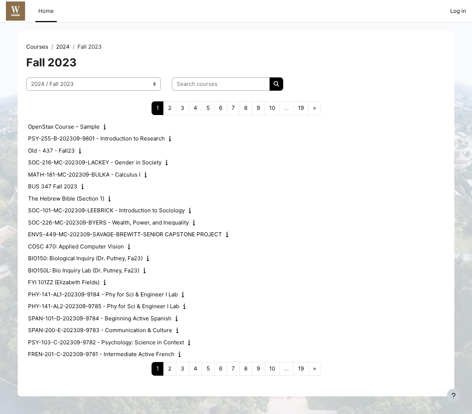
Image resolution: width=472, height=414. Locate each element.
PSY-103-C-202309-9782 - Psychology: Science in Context (106, 342)
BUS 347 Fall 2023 (52, 186)
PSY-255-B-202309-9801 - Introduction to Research (96, 138)
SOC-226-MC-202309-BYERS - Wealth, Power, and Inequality (108, 222)
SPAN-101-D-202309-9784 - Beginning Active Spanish (99, 318)
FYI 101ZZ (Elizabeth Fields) (64, 282)
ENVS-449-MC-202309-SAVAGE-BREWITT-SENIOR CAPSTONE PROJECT (125, 234)
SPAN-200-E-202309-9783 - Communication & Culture (100, 330)
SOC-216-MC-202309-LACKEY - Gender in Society (95, 162)
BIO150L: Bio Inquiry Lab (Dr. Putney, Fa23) (83, 270)
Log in (458, 10)
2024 (63, 46)
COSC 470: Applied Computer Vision (76, 246)
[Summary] (106, 126)
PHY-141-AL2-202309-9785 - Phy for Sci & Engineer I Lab (103, 306)
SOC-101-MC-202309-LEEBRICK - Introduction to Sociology (106, 210)
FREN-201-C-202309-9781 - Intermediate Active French (101, 354)
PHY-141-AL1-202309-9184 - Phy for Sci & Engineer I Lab (103, 294)
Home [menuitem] (46, 10)
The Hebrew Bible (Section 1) (66, 198)
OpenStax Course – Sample (64, 126)
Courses (37, 46)
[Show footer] (453, 395)
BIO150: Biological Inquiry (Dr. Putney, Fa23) (85, 258)
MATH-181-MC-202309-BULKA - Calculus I (84, 174)
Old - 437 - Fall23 (51, 150)
